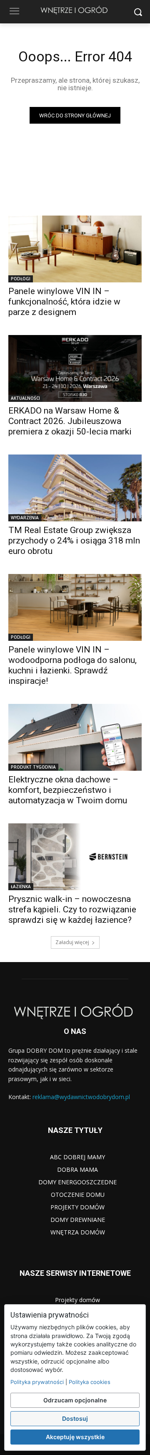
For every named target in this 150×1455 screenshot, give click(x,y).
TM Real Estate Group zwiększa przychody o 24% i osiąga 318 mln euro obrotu (74, 540)
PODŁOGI (20, 279)
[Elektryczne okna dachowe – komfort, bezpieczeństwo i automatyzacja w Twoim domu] (75, 737)
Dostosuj (75, 1418)
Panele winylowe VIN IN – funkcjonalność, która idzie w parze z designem (64, 301)
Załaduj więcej (72, 942)
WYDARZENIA (25, 518)
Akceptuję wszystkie (75, 1436)
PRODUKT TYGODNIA (33, 767)
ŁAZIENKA (21, 886)
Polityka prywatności (37, 1382)
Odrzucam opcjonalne (75, 1400)
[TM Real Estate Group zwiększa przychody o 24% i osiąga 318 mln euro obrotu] (75, 488)
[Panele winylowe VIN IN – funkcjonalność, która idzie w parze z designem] (75, 249)
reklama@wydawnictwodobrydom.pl (81, 1097)
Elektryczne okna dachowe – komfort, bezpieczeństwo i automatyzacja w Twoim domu (67, 789)
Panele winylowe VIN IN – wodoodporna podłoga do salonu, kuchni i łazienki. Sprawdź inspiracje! (72, 665)
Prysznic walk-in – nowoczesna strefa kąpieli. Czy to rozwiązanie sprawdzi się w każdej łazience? (72, 909)
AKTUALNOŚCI (25, 398)
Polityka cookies (89, 1382)
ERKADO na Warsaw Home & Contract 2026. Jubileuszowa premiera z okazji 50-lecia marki (70, 421)
